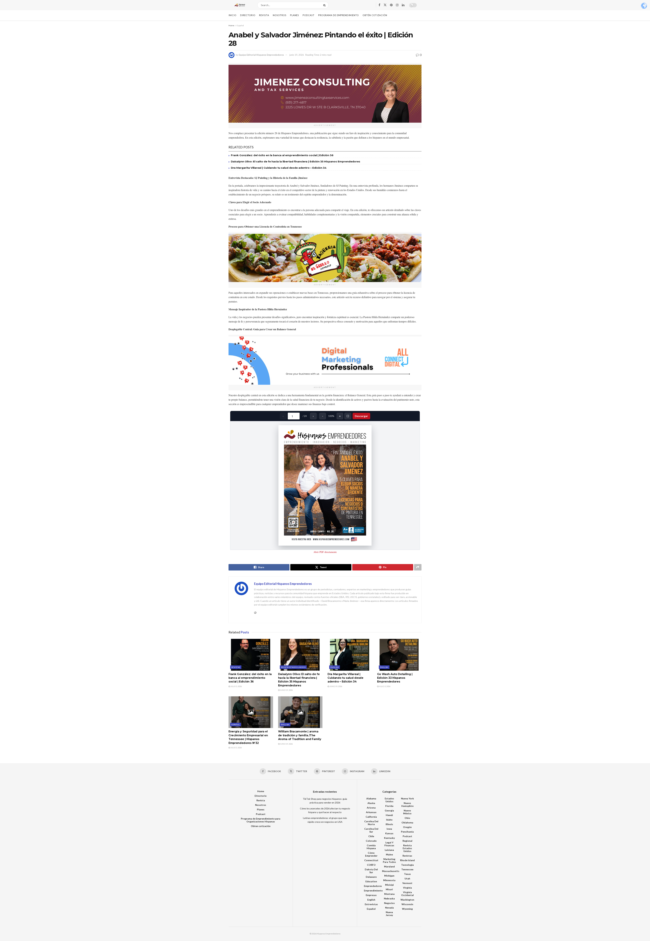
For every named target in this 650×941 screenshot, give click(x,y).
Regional (407, 840)
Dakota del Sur (371, 871)
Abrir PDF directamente (325, 552)
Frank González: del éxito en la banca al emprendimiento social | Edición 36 (282, 155)
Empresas (371, 895)
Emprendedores (373, 885)
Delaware (371, 876)
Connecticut (371, 860)
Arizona (371, 807)
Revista (264, 15)
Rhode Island (407, 860)
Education (371, 881)
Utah (407, 878)
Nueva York (407, 798)
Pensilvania (407, 831)
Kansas (389, 833)
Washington (407, 899)
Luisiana (389, 849)
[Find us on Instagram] (397, 5)
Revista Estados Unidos (293, 667)
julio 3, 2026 (236, 686)
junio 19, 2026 (296, 54)
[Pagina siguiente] (404, 485)
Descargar (361, 416)
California (371, 816)
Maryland (389, 866)
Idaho (389, 819)
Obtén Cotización (375, 15)
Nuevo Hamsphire (407, 804)
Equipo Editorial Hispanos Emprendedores (261, 54)
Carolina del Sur (371, 830)
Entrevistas (371, 904)
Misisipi (389, 884)
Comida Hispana (371, 847)
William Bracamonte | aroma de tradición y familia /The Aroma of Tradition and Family (299, 735)
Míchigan (389, 875)
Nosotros (279, 15)
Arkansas (371, 812)
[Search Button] (325, 5)
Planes (294, 15)
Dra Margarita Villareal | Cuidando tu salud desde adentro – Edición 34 (279, 167)
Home (231, 25)
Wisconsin (407, 904)
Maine (389, 854)
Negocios (389, 903)
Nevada (389, 907)
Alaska (371, 803)
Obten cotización (260, 826)
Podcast (309, 15)
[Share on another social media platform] (417, 567)
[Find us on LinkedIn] (403, 5)
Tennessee (407, 869)
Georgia (389, 810)
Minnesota (389, 880)
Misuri (389, 889)
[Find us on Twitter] (385, 5)
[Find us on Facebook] (379, 5)
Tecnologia (407, 864)
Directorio (247, 15)
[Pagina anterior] (245, 485)
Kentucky (389, 837)
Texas (407, 873)
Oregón (407, 827)
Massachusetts (390, 871)
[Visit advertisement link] (325, 94)
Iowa (389, 828)
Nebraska (389, 898)
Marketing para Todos (389, 860)
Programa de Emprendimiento (338, 15)
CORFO (371, 864)
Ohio (407, 817)
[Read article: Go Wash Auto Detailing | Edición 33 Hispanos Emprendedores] (399, 655)
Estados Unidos (389, 800)
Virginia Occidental (407, 894)
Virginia (407, 887)
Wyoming (407, 908)
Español (240, 25)
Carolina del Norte (371, 823)
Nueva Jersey (389, 913)
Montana (389, 893)
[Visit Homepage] (240, 5)
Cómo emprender (371, 854)
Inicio (232, 15)
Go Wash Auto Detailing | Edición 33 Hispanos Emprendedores (395, 678)
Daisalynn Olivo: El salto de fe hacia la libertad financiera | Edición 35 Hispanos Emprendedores (295, 161)
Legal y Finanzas (389, 844)
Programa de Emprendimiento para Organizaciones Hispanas (260, 820)
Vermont (407, 883)
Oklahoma (407, 822)
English (334, 667)
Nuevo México (407, 812)
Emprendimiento (373, 890)
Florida (389, 805)
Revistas (235, 667)
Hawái (389, 815)
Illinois (389, 824)
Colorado (371, 840)
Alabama (371, 798)
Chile (371, 836)
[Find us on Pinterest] (391, 5)
